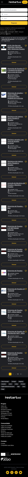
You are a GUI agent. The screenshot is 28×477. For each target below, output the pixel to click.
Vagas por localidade (6, 425)
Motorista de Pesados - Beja (15, 207)
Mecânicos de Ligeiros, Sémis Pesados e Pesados (15, 118)
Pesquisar (14, 23)
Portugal (14, 381)
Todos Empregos (5, 381)
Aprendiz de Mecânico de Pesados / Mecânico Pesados (16, 185)
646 (18, 374)
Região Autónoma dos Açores (7, 386)
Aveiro (10, 384)
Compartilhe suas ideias (7, 445)
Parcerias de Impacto (6, 415)
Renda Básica (4, 418)
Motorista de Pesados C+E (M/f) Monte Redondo (14, 228)
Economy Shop (5, 411)
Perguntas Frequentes (7, 429)
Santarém (3, 384)
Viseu (24, 386)
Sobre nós (3, 406)
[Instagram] (11, 472)
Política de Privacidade (7, 434)
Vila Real (23, 384)
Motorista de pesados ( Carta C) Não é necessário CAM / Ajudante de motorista (15, 95)
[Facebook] (7, 472)
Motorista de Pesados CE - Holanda (16, 290)
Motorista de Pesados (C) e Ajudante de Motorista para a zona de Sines (16, 70)
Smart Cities (4, 408)
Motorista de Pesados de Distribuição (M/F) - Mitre (16, 332)
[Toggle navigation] (2, 2)
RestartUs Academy (6, 409)
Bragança (21, 381)
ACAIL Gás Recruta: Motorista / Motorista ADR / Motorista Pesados (16, 47)
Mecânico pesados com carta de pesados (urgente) (15, 141)
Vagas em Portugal (6, 427)
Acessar (14, 62)
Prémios (3, 416)
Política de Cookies (6, 436)
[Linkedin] (16, 472)
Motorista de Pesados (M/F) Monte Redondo (14, 250)
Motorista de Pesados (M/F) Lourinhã (14, 354)
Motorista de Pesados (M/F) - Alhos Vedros (14, 311)
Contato (3, 443)
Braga (2, 389)
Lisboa (16, 384)
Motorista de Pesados (14, 271)
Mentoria (3, 431)
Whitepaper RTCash (6, 413)
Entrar (24, 2)
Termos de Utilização (6, 433)
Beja (18, 386)
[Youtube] (20, 472)
